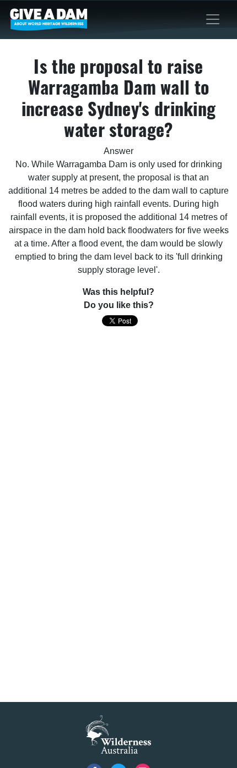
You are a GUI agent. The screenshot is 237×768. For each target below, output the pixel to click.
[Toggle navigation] (212, 19)
